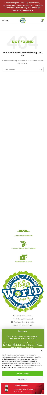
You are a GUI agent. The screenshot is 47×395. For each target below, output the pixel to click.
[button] (42, 351)
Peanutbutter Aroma (21, 385)
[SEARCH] (41, 69)
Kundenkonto (27, 10)
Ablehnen (22, 380)
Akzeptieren (23, 374)
